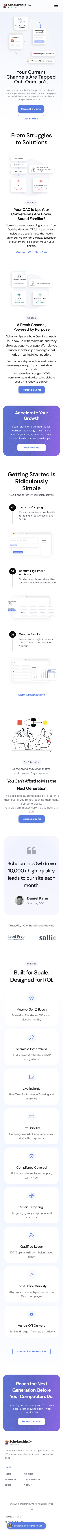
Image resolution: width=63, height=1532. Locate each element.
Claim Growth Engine (31, 695)
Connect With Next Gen (31, 252)
